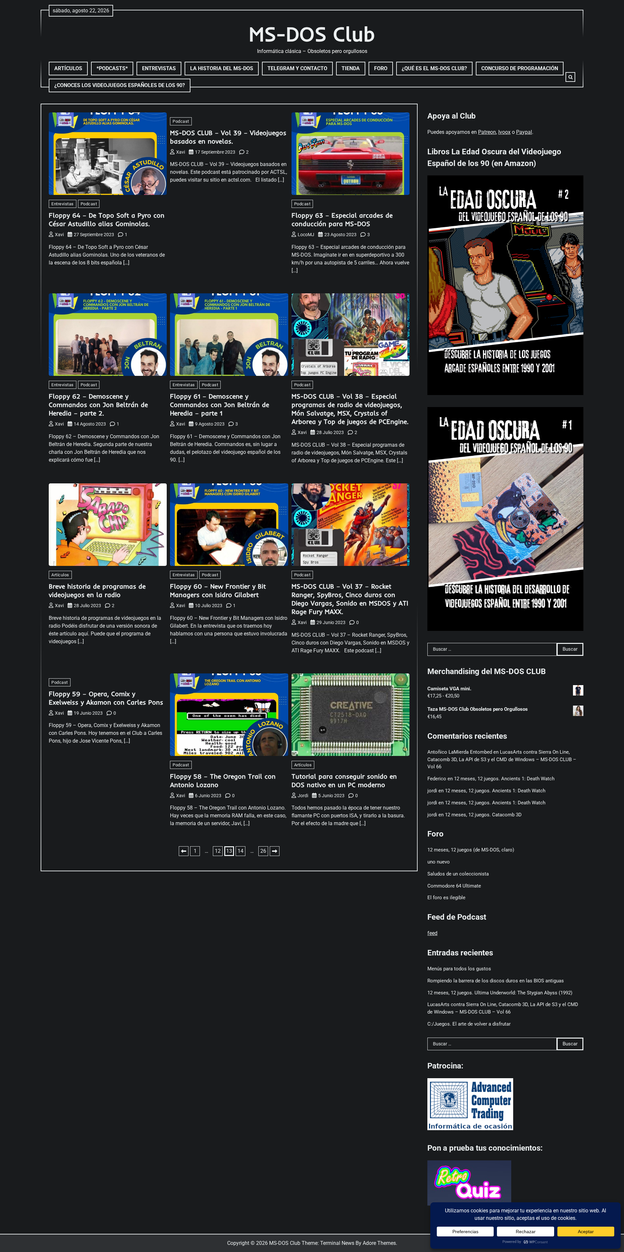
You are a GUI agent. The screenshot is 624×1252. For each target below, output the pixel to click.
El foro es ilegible (446, 898)
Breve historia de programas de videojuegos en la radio (97, 590)
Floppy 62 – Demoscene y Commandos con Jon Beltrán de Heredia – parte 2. (98, 404)
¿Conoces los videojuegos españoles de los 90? (119, 85)
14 (240, 851)
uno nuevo (438, 862)
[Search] (570, 77)
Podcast (89, 203)
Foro (380, 68)
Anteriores (183, 851)
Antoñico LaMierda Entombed (459, 752)
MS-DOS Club (312, 33)
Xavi (59, 234)
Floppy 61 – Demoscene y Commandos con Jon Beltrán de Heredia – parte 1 (219, 404)
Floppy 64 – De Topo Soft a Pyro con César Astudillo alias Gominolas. (106, 219)
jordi (303, 795)
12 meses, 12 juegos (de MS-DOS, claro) (470, 850)
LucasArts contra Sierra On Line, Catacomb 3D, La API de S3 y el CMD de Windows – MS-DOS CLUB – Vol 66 (501, 759)
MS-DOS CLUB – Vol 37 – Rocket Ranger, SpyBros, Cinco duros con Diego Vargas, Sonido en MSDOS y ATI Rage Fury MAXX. (350, 599)
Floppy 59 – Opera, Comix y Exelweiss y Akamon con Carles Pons (106, 698)
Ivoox (504, 132)
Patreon (487, 132)
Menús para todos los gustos (459, 969)
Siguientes (275, 851)
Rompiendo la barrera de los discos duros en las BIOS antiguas (495, 981)
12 (218, 851)
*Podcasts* (112, 68)
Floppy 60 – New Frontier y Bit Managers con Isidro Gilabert (218, 590)
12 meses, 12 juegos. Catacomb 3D (483, 815)
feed (432, 933)
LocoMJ (306, 234)
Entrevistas (159, 68)
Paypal (524, 132)
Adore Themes (379, 1243)
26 (263, 851)
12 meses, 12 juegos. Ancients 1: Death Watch (504, 779)
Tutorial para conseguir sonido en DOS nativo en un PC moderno (344, 780)
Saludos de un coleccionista (458, 874)
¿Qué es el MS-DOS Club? (434, 68)
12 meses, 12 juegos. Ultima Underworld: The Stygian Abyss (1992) (499, 993)
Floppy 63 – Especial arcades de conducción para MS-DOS (342, 219)
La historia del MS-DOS (221, 68)
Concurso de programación (519, 68)
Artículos (68, 68)
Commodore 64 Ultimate (454, 886)
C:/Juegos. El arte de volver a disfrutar (469, 1024)
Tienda (351, 68)
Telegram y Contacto (297, 68)
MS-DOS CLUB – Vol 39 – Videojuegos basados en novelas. (228, 137)
